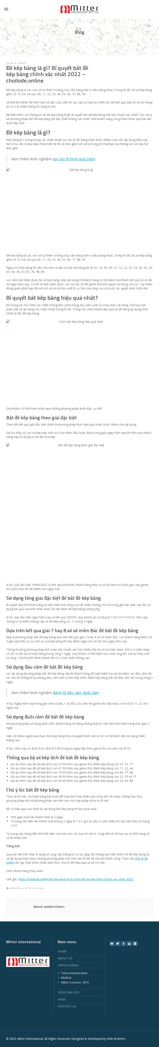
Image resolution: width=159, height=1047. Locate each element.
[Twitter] (117, 943)
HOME (62, 951)
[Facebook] (123, 943)
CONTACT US (67, 1006)
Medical (66, 978)
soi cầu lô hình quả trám (74, 158)
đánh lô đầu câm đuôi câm (76, 692)
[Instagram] (135, 943)
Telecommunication (74, 973)
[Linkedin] (129, 943)
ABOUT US (65, 958)
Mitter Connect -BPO (75, 982)
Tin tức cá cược (35, 888)
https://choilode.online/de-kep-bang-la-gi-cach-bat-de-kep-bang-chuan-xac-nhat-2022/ (76, 879)
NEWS (62, 999)
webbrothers (16, 888)
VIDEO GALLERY (69, 992)
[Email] (112, 943)
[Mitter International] (79, 9)
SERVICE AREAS (68, 965)
